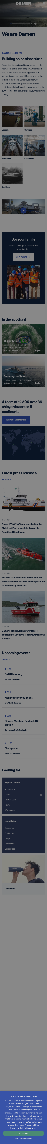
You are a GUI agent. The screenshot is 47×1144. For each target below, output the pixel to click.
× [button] (45, 1092)
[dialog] (23, 1117)
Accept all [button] (23, 1133)
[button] (23, 1138)
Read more (31, 1128)
